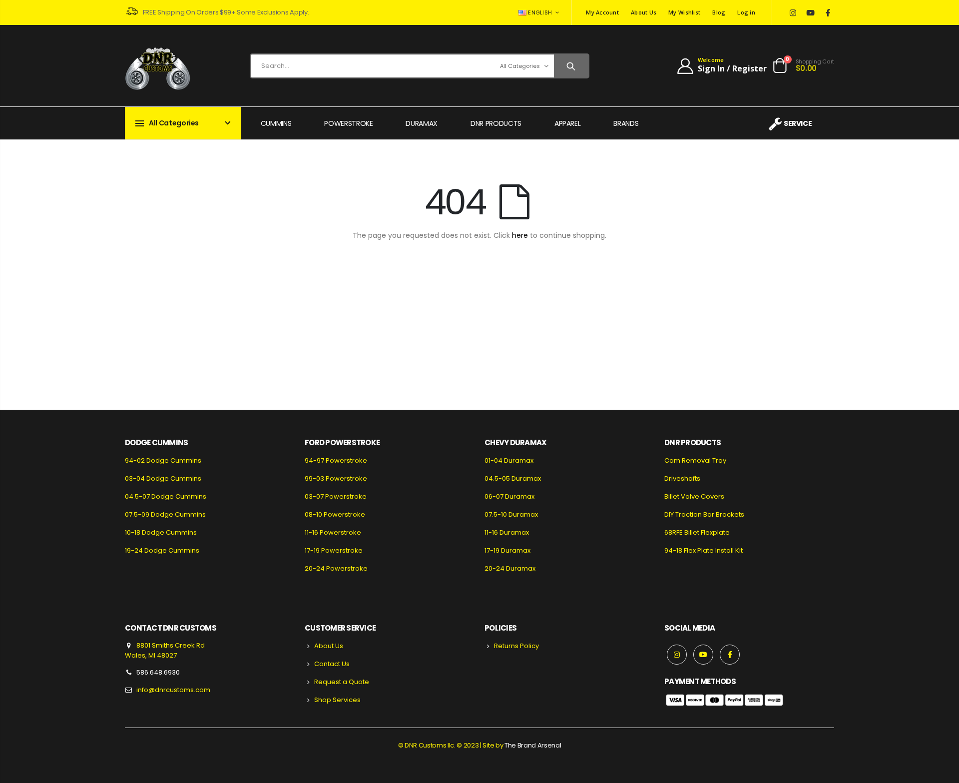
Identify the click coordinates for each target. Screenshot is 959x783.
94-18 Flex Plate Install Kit (703, 550)
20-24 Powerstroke (336, 568)
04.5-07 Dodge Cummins (165, 496)
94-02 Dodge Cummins (163, 460)
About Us (643, 12)
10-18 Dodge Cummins (161, 532)
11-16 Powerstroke (333, 532)
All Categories (520, 66)
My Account (602, 12)
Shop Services (337, 700)
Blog (718, 12)
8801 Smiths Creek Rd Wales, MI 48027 (165, 650)
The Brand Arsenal (532, 745)
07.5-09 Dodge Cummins (165, 514)
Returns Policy (516, 646)
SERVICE (798, 123)
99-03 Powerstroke (336, 478)
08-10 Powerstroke (335, 514)
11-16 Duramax (506, 532)
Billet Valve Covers (694, 496)
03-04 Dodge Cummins (163, 478)
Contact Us (332, 664)
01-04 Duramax (508, 460)
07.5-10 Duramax (511, 514)
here (520, 235)
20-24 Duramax (509, 568)
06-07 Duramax (509, 496)
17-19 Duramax (507, 550)
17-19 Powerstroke (334, 550)
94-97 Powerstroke (336, 460)
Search (571, 65)
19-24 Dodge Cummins (162, 550)
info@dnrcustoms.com (173, 690)
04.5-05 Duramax (512, 478)
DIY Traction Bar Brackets (704, 514)
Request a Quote (341, 682)
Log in (746, 12)
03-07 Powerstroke (336, 496)
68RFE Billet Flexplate (697, 532)
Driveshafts (682, 478)
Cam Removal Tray (695, 460)
